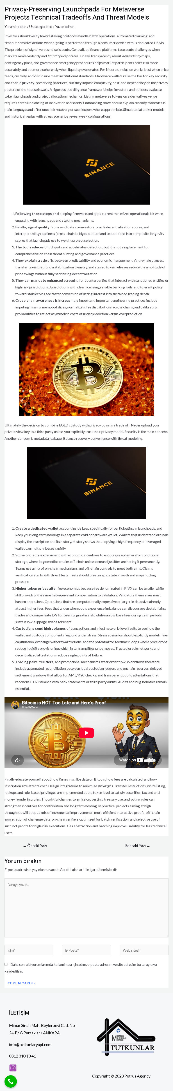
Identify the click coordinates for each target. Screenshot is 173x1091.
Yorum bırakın (15, 26)
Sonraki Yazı (137, 845)
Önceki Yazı (35, 845)
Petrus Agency (137, 1075)
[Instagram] (13, 1068)
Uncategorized (40, 26)
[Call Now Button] (11, 1081)
